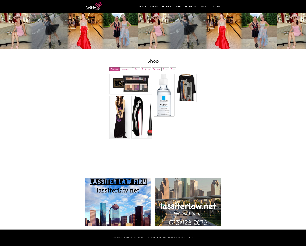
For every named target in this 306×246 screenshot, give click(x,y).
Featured (114, 69)
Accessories (126, 69)
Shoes (165, 69)
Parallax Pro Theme (141, 238)
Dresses (156, 69)
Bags (137, 69)
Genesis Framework (163, 238)
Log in (190, 238)
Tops (173, 69)
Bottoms (146, 69)
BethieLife (106, 6)
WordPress (179, 238)
